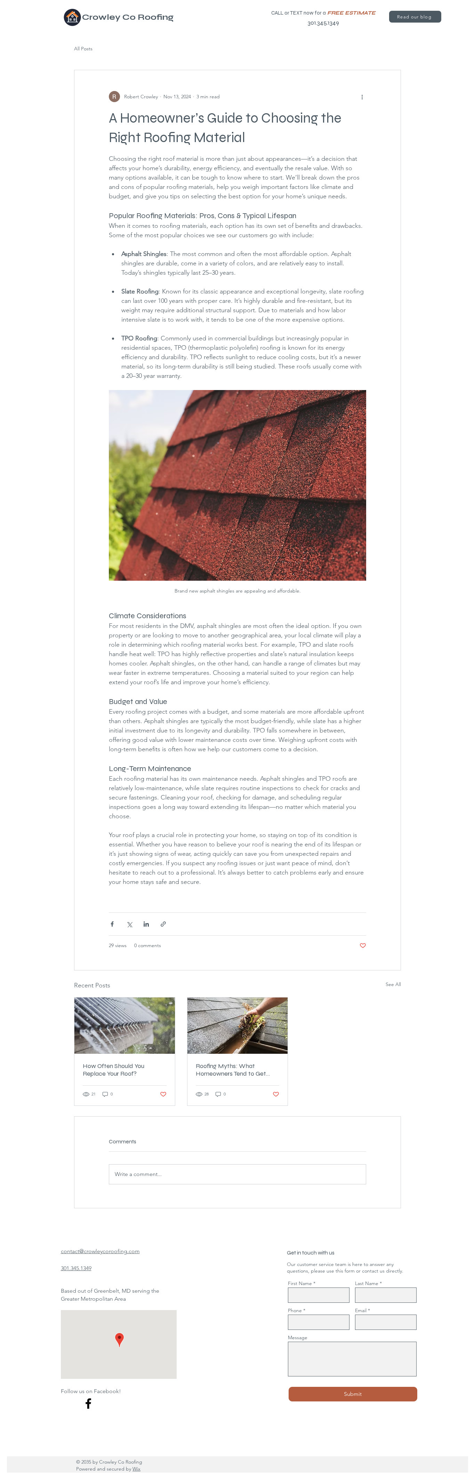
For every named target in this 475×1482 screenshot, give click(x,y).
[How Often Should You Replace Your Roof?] (124, 1025)
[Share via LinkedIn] (146, 924)
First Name (300, 1283)
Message (297, 1337)
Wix (136, 1469)
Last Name (366, 1283)
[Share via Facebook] (112, 924)
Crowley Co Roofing (128, 17)
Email (361, 1310)
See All (393, 984)
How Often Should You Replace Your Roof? (113, 1069)
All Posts (83, 48)
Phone (295, 1310)
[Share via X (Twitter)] (129, 924)
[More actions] (362, 96)
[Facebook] (88, 1403)
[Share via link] (163, 924)
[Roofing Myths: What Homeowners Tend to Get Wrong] (237, 1025)
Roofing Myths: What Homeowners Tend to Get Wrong (231, 1069)
